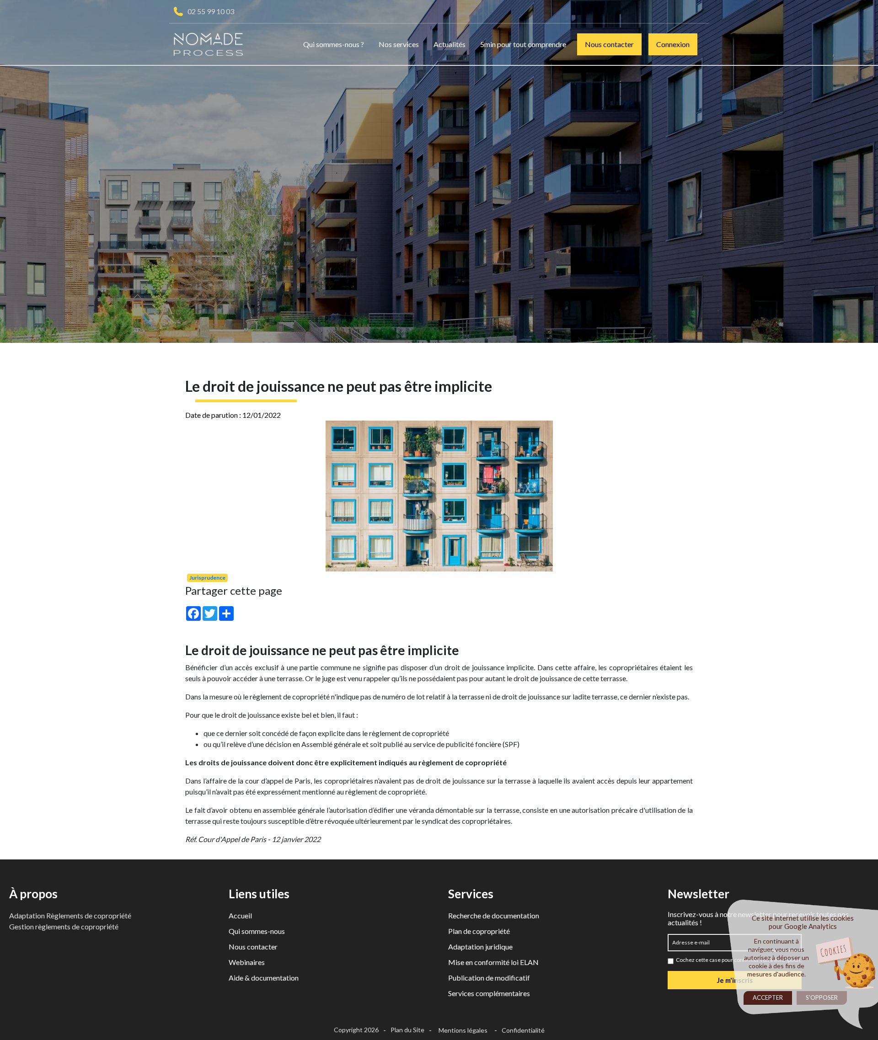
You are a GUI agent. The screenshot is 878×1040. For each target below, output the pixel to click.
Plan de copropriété (479, 931)
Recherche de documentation (493, 915)
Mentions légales (463, 1030)
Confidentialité (523, 1030)
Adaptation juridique (480, 946)
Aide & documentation (264, 977)
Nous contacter (609, 44)
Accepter (768, 997)
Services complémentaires (489, 993)
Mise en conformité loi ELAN (493, 962)
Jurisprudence (207, 577)
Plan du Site (407, 1030)
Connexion (673, 44)
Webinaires (247, 962)
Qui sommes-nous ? (333, 44)
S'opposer (822, 997)
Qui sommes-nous (257, 931)
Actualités (450, 44)
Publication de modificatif (489, 977)
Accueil (240, 915)
